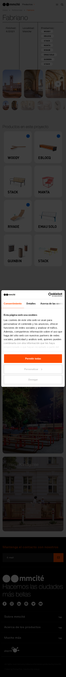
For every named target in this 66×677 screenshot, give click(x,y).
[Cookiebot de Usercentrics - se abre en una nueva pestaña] (48, 295)
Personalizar (31, 369)
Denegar (33, 379)
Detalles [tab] (31, 303)
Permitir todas (33, 358)
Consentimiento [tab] (13, 303)
